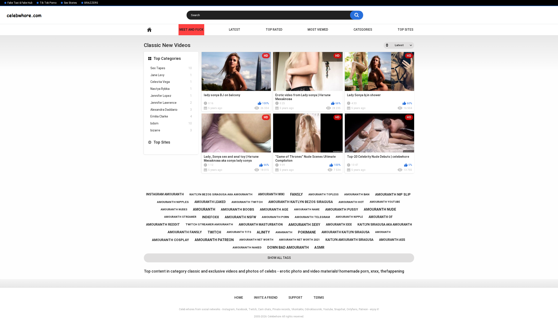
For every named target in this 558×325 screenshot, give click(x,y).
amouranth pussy (341, 209)
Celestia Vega (171, 82)
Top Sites (405, 29)
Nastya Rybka (171, 88)
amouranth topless (323, 194)
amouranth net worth (256, 239)
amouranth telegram (312, 217)
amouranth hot (351, 202)
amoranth (383, 232)
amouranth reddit (163, 224)
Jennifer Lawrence (171, 102)
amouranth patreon (214, 240)
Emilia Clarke (171, 116)
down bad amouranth (288, 247)
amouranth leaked (210, 202)
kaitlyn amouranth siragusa (349, 239)
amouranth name (307, 209)
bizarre (171, 130)
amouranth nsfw (240, 217)
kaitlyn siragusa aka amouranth (384, 224)
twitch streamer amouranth (209, 224)
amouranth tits (239, 232)
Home (149, 29)
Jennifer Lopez (171, 95)
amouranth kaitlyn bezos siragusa (300, 202)
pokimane (307, 232)
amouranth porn (275, 217)
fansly (296, 194)
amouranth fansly (185, 232)
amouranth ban (356, 194)
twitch (214, 232)
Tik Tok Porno (48, 2)
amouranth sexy (304, 225)
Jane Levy (171, 75)
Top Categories (167, 58)
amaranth (284, 232)
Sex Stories (70, 2)
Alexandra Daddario (171, 109)
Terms (318, 297)
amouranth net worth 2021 (299, 239)
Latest (234, 29)
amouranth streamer (180, 216)
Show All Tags (279, 258)
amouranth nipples (173, 202)
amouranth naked (247, 247)
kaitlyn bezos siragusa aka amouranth (220, 194)
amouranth (204, 209)
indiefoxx (210, 217)
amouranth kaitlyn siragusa (345, 232)
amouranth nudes (174, 209)
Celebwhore (274, 316)
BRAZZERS (91, 2)
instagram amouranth (165, 194)
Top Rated (274, 29)
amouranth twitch (247, 202)
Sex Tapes (171, 68)
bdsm (171, 123)
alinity (263, 232)
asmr (319, 247)
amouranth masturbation (261, 224)
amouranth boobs (237, 209)
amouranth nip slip (393, 194)
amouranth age (274, 209)
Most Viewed (318, 29)
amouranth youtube (385, 201)
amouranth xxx (339, 224)
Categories (363, 29)
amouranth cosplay (170, 240)
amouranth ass (392, 239)
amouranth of (381, 217)
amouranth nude (380, 209)
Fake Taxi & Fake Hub (19, 2)
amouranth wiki (271, 194)
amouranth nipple (349, 216)
